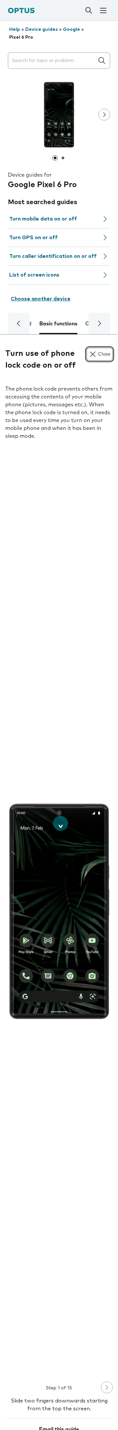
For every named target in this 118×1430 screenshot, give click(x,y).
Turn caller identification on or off (53, 256)
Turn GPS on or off (33, 237)
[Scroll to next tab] (99, 323)
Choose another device (40, 298)
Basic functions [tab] (58, 323)
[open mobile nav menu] (103, 10)
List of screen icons (34, 275)
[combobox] (52, 60)
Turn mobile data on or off (43, 219)
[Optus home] (21, 10)
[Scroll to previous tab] (19, 323)
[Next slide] (104, 115)
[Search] (88, 10)
